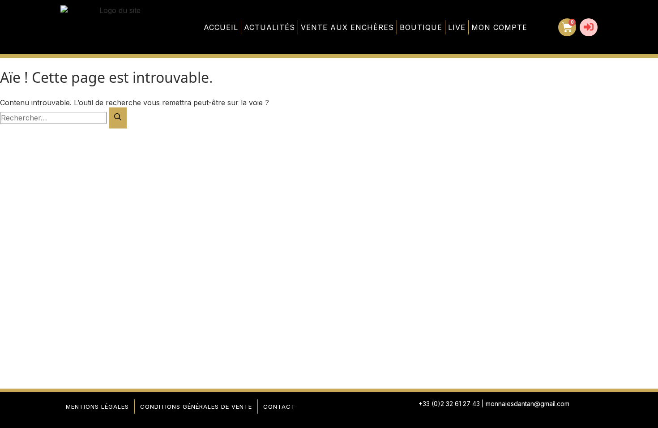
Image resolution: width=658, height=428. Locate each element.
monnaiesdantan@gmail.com (527, 403)
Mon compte (499, 27)
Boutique (421, 27)
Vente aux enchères (347, 27)
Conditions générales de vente (196, 406)
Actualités (269, 27)
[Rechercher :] (54, 117)
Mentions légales (97, 406)
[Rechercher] (118, 117)
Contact (279, 406)
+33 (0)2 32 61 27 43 (449, 403)
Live (457, 27)
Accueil (221, 27)
